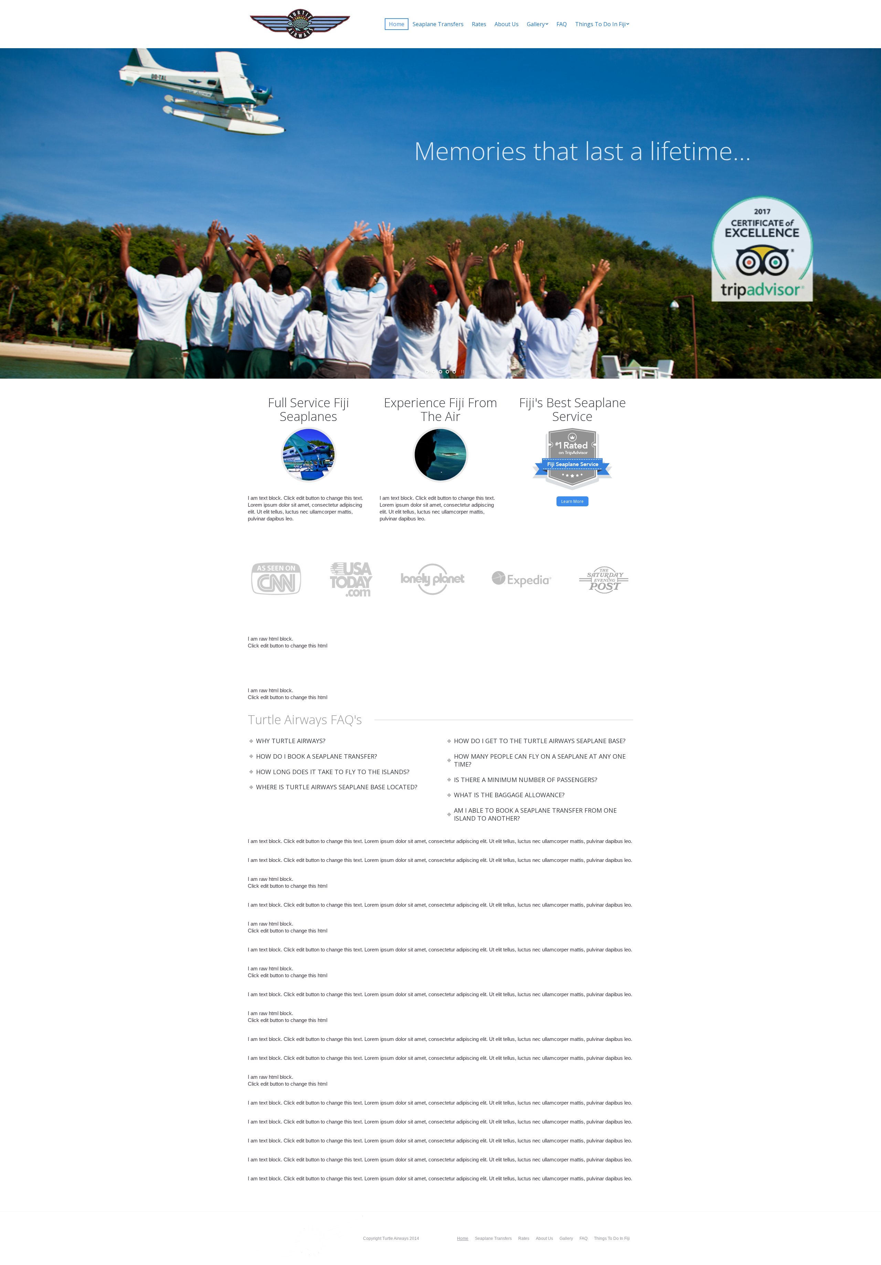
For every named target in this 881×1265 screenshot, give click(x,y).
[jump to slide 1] (426, 371)
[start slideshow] (419, 371)
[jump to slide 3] (440, 371)
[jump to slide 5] (454, 371)
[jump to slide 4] (447, 371)
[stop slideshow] (462, 371)
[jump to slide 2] (433, 371)
